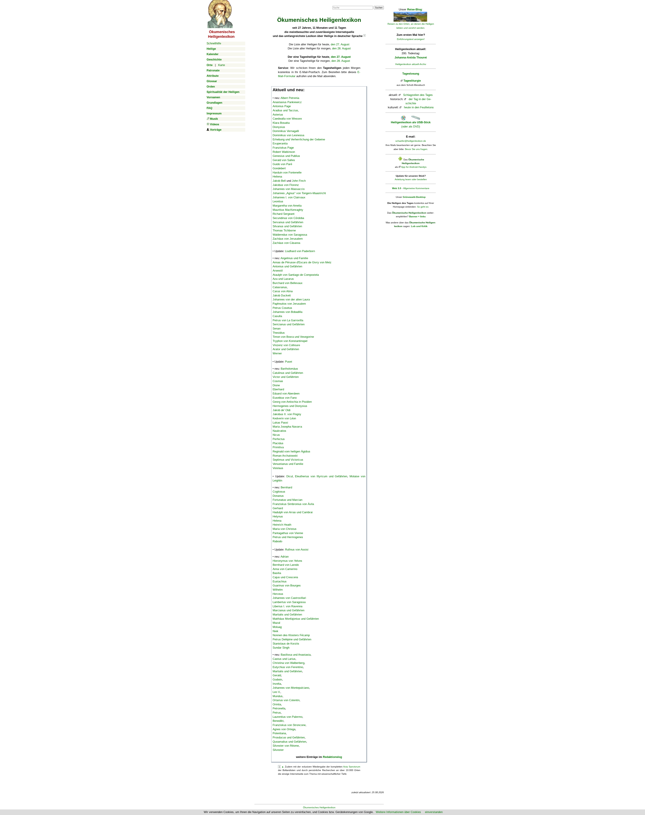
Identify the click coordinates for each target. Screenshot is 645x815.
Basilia (277, 573)
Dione (276, 385)
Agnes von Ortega (284, 729)
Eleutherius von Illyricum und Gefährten (321, 476)
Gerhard (278, 508)
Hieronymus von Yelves (287, 560)
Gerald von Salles (284, 160)
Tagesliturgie (412, 80)
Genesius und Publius (286, 156)
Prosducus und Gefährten (289, 737)
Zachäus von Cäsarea (286, 243)
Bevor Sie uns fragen (416, 149)
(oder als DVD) (411, 124)
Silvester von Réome (286, 745)
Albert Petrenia (290, 98)
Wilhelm (278, 589)
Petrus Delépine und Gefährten (292, 639)
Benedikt (278, 720)
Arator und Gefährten (286, 349)
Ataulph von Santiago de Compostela (296, 274)
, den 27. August (340, 56)
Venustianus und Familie (288, 464)
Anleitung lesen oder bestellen (411, 179)
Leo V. (276, 692)
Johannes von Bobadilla (287, 312)
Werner (277, 353)
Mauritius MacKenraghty (288, 209)
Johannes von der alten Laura (291, 299)
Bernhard (286, 487)
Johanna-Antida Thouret (411, 57)
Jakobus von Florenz (286, 185)
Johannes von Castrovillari (289, 598)
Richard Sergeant (283, 213)
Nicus (276, 434)
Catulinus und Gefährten (288, 373)
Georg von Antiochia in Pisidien (292, 401)
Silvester (278, 750)
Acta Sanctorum (351, 766)
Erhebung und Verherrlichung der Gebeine (299, 139)
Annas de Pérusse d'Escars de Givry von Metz (302, 262)
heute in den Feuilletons (419, 107)
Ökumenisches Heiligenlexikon (319, 807)
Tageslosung (410, 73)
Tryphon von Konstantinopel (290, 341)
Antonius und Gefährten (287, 266)
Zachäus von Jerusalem (288, 238)
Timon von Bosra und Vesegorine (293, 336)
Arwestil (278, 270)
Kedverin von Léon (284, 418)
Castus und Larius (284, 658)
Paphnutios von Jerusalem (289, 303)
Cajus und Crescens (285, 577)
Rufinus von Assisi (296, 549)
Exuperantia (280, 143)
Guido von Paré (282, 164)
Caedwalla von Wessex (287, 118)
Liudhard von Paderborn (300, 251)
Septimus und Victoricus (288, 459)
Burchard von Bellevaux (288, 283)
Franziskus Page (283, 147)
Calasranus (280, 287)
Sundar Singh (281, 647)
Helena (277, 520)
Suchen (378, 7)
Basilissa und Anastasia (296, 654)
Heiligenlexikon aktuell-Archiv (410, 64)
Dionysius (279, 127)
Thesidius (279, 332)
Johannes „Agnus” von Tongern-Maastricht (299, 193)
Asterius (278, 114)
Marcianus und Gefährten (288, 610)
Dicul (289, 476)
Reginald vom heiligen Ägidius (291, 451)
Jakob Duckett (282, 295)
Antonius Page (282, 106)
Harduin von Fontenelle (287, 172)
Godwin (277, 679)
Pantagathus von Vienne (288, 533)
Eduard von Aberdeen (286, 393)
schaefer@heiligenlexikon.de (410, 141)
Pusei (288, 361)
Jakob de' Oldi (281, 410)
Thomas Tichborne (284, 230)
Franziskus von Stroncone (289, 725)
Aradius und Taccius (285, 110)
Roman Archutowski (285, 455)
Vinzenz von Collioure (286, 345)
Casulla (277, 316)
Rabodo (277, 541)
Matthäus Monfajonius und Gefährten (296, 618)
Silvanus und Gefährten (287, 226)
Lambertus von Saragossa (289, 602)
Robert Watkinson (284, 151)
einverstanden (434, 812)
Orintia (277, 704)
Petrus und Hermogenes (288, 537)
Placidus (278, 443)
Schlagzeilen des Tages (418, 95)
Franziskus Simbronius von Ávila (293, 504)
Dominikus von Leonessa (288, 135)
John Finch (299, 180)
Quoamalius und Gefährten (289, 741)
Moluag (277, 627)
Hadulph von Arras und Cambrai (293, 512)
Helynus (278, 516)
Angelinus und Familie (294, 258)
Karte (221, 65)
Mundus (278, 696)
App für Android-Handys (413, 167)
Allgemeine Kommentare (416, 188)
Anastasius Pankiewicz (287, 102)
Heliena (277, 176)
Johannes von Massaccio (289, 189)
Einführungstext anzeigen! (411, 39)
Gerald (277, 675)
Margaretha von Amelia (287, 205)
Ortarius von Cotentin (286, 700)
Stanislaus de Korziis (286, 643)
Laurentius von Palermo (287, 716)
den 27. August (340, 44)
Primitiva (278, 447)
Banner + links (417, 216)
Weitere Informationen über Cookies (398, 812)
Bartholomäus (289, 368)
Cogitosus (279, 491)
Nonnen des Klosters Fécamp (291, 635)
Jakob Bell (279, 180)
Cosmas (278, 381)
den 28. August (341, 48)
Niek (275, 631)
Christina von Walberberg (288, 663)
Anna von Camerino (285, 569)
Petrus (277, 712)
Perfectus (279, 439)
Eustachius (280, 581)
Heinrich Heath (282, 524)
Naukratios (279, 430)
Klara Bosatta (281, 122)
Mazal (276, 622)
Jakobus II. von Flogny (287, 414)
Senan (277, 328)
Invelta (277, 683)
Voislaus (278, 468)
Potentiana (279, 733)
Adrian (285, 556)
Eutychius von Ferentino (288, 667)
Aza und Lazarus (283, 278)
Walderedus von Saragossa (290, 234)
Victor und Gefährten (286, 377)
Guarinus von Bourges (287, 585)
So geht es (422, 206)
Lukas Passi (280, 422)
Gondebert (279, 168)
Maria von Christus (284, 529)
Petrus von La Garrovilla (288, 320)
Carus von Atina (283, 291)
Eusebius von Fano (285, 397)
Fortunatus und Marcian (287, 499)
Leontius (278, 201)
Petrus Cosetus (282, 308)
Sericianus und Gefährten (289, 324)
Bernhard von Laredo (286, 564)
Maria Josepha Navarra (287, 426)
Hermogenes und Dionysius (290, 406)
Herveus (278, 594)
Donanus (278, 495)
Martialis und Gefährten (287, 614)
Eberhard (278, 389)
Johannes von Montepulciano (291, 687)
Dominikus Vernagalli (286, 131)
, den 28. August (340, 60)
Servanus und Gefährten (288, 222)
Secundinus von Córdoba (288, 218)
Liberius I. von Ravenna (287, 606)
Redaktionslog (332, 757)
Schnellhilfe (214, 43)
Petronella (279, 708)
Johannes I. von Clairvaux (289, 197)
